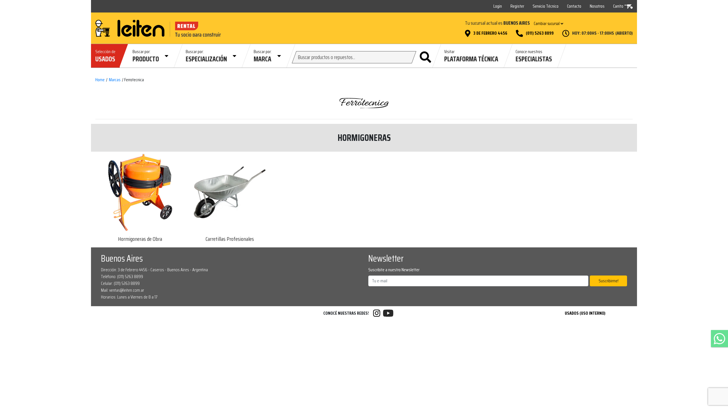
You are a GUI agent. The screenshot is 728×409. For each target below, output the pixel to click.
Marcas (115, 79)
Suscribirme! (609, 280)
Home (100, 79)
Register (517, 6)
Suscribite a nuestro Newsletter (393, 269)
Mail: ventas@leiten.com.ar (122, 290)
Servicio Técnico (546, 6)
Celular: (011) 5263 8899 (120, 283)
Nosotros (597, 6)
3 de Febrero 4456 (490, 33)
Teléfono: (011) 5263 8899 (122, 276)
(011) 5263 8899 (540, 33)
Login (497, 6)
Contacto (574, 6)
